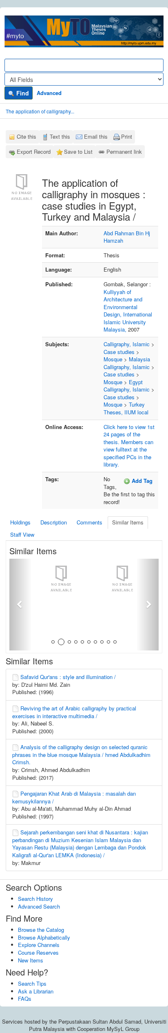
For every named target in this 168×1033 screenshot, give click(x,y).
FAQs (24, 998)
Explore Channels (39, 945)
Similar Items (128, 522)
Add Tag (141, 480)
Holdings (20, 522)
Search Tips (32, 983)
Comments (89, 522)
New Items (30, 960)
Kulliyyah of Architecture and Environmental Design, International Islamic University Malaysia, (128, 311)
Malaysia (139, 359)
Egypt (136, 382)
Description (53, 522)
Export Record (34, 151)
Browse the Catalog (41, 929)
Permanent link (124, 151)
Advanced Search (39, 906)
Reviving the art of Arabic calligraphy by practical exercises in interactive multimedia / (74, 712)
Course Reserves (38, 952)
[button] (20, 604)
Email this (96, 136)
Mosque (113, 359)
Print (126, 136)
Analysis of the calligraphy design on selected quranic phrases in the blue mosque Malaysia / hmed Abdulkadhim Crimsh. (81, 754)
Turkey (137, 404)
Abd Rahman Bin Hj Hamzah (127, 237)
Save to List (78, 151)
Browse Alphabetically (44, 937)
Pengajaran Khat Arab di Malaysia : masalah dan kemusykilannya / (74, 797)
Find (22, 93)
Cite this (26, 136)
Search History (35, 898)
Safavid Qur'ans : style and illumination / (68, 677)
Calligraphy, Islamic (127, 344)
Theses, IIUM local (126, 412)
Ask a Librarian (35, 991)
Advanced (49, 93)
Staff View (22, 534)
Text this (60, 136)
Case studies (119, 352)
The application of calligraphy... (40, 111)
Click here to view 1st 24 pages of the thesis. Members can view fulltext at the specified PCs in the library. (129, 446)
